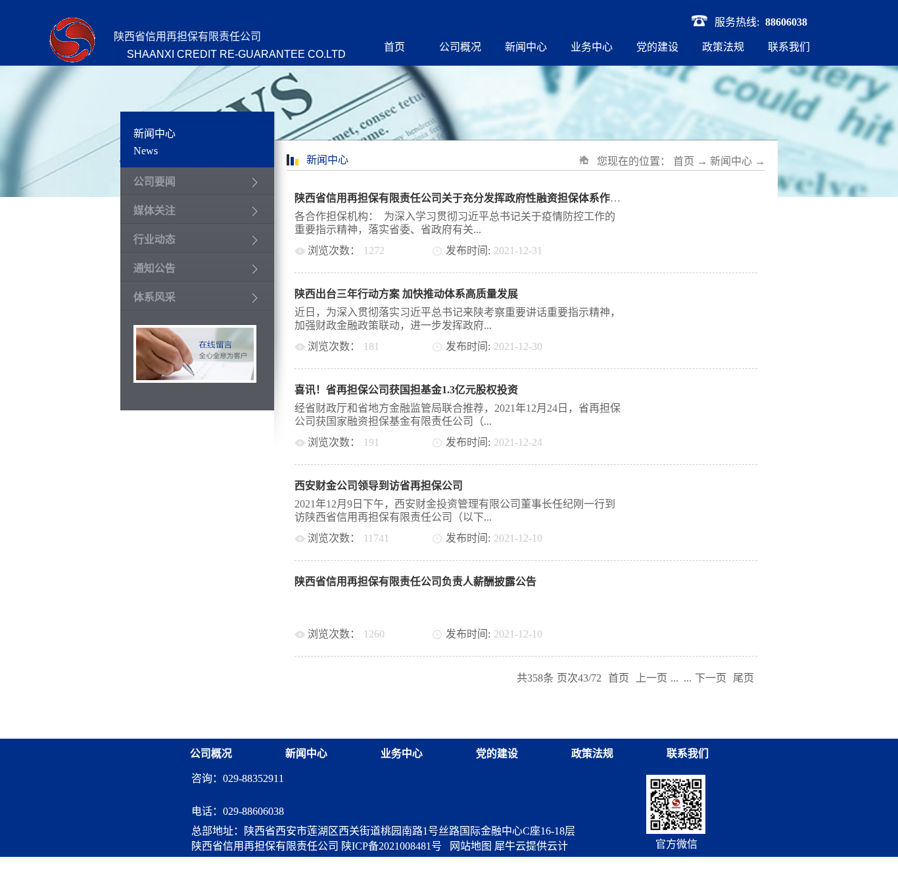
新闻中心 (731, 161)
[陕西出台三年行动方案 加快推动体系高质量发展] (708, 293)
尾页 (743, 678)
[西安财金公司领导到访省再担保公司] (708, 485)
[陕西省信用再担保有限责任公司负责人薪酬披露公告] (708, 581)
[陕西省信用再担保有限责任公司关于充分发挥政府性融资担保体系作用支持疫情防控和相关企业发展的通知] (708, 198)
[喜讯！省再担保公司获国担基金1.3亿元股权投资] (708, 389)
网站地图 (468, 846)
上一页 (651, 678)
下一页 (710, 678)
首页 (394, 47)
